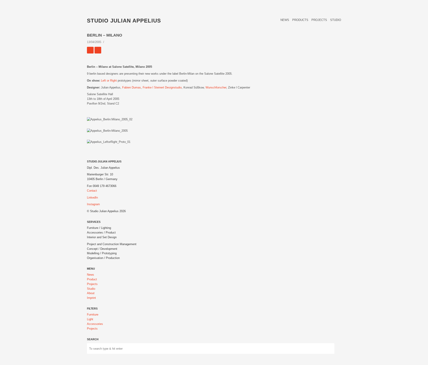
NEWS (284, 20)
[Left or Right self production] (90, 50)
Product (92, 279)
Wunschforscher (216, 87)
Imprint (91, 297)
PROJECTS (319, 20)
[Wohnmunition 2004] (98, 50)
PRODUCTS (300, 20)
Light (90, 319)
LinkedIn (92, 197)
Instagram (93, 204)
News (90, 274)
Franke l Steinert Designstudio (162, 87)
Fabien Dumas (131, 87)
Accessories (95, 324)
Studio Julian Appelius (124, 21)
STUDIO (335, 20)
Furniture (92, 314)
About (91, 293)
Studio (91, 288)
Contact (92, 190)
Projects (92, 284)
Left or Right (109, 80)
